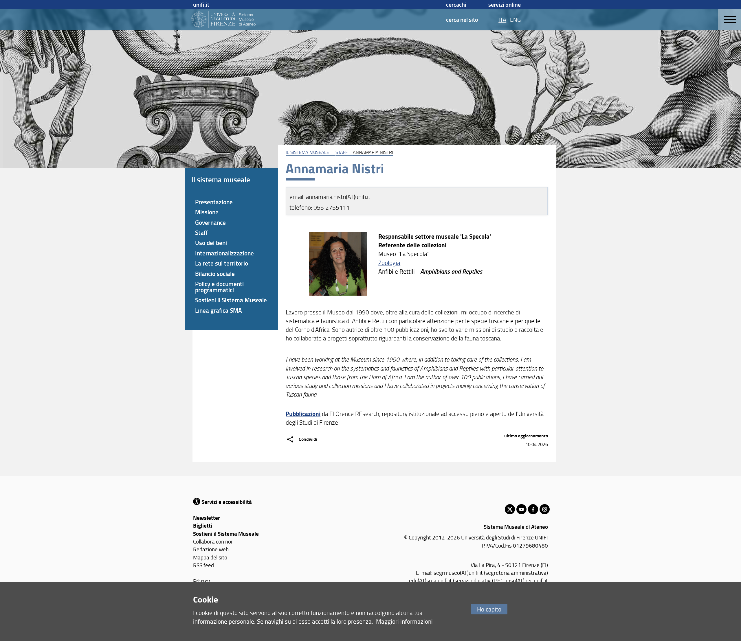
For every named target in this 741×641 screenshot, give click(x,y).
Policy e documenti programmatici (219, 286)
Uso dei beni (211, 242)
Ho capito (489, 609)
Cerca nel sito (462, 19)
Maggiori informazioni (404, 621)
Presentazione (214, 202)
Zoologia (389, 262)
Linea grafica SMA (218, 310)
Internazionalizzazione (224, 253)
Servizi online (504, 4)
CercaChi (456, 4)
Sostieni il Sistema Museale (231, 300)
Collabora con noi (212, 541)
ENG (515, 19)
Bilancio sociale (215, 273)
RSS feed (203, 565)
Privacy (201, 581)
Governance (210, 222)
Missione (207, 212)
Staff (341, 152)
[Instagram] (545, 509)
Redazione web (211, 549)
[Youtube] (521, 509)
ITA (502, 19)
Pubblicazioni (303, 413)
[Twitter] (510, 509)
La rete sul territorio (221, 263)
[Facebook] (533, 509)
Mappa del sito (210, 557)
